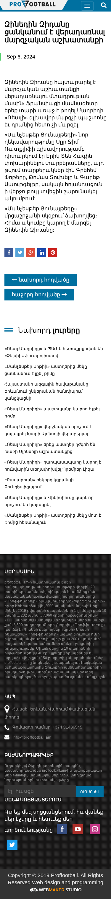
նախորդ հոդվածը (43, 280)
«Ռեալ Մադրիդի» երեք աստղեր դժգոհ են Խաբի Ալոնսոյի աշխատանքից (49, 448)
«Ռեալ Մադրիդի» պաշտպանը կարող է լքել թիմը (52, 412)
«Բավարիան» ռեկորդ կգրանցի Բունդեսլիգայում (39, 483)
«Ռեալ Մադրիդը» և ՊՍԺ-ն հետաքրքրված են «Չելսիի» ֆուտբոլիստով (53, 352)
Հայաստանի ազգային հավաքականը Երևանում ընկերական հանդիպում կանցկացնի (46, 391)
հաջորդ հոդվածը (37, 295)
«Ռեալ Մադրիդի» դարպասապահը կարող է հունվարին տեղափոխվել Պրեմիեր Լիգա (52, 466)
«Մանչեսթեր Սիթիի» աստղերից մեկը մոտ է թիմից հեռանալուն (52, 519)
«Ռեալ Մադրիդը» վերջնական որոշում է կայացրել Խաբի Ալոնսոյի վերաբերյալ (48, 430)
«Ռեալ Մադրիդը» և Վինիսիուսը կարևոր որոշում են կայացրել (49, 501)
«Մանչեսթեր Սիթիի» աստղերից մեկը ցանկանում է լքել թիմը (45, 370)
